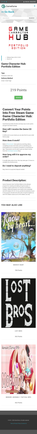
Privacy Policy (17, 423)
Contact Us (24, 423)
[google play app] (6, 1)
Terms (11, 423)
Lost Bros (18, 331)
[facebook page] (2, 1)
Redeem (18, 97)
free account (10, 144)
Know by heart (18, 265)
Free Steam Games (12, 151)
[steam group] (4, 1)
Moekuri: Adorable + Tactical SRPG (18, 397)
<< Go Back (7, 11)
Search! (32, 18)
